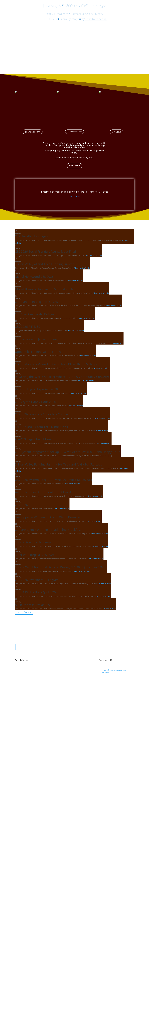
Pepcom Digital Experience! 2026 (38, 389)
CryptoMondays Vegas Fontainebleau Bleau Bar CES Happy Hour (60, 364)
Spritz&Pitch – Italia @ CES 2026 (37, 592)
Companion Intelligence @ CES (36, 302)
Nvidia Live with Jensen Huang (36, 339)
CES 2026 (21, 505)
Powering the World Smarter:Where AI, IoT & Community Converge (62, 377)
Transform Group (96, 19)
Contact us (74, 196)
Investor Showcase (74, 131)
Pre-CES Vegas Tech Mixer (33, 439)
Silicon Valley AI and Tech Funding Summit (44, 264)
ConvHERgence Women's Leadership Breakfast (48, 530)
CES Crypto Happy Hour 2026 (35, 402)
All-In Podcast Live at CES (32, 605)
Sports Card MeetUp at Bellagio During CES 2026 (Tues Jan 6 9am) (61, 567)
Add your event (75, 30)
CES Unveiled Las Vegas (31, 236)
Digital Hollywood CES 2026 (34, 276)
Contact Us (104, 673)
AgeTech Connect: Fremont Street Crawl (43, 492)
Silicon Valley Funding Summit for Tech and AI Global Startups (58, 464)
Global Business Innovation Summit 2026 (44, 289)
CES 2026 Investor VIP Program (37, 580)
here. (91, 157)
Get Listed (116, 132)
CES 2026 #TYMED (28, 326)
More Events (24, 612)
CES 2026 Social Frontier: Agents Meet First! (45, 251)
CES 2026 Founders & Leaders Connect (42, 414)
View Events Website (94, 255)
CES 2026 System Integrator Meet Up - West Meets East (53, 480)
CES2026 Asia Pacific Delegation (37, 314)
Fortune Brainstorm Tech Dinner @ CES (42, 427)
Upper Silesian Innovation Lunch (38, 352)
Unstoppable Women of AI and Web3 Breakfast (48, 517)
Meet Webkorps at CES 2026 (35, 555)
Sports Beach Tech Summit (34, 542)
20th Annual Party (32, 132)
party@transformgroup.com (115, 670)
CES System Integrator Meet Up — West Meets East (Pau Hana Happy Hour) (68, 452)
